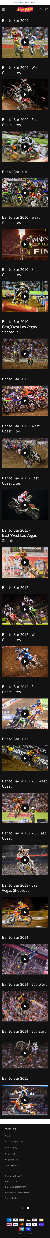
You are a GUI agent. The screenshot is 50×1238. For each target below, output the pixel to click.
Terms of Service (12, 1166)
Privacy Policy (11, 1148)
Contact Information (14, 1142)
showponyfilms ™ (27, 1233)
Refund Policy (11, 1154)
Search (8, 1136)
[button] (3, 9)
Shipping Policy (12, 1160)
